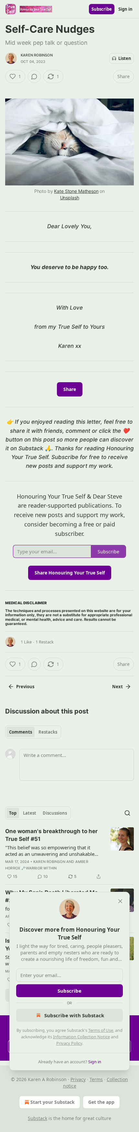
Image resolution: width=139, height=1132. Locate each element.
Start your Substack (52, 1102)
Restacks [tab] (47, 732)
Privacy (78, 1079)
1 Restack (45, 642)
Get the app (101, 1102)
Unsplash (69, 197)
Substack (37, 1118)
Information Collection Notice (81, 1037)
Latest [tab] (29, 813)
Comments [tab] (20, 732)
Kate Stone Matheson (76, 191)
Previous (25, 687)
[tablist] (33, 731)
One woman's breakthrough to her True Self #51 (51, 835)
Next (117, 687)
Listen (124, 58)
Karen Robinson (37, 55)
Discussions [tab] (55, 813)
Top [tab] (12, 813)
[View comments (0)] (34, 76)
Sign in (125, 9)
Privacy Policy (69, 1043)
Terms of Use (100, 1030)
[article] (69, 853)
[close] (120, 901)
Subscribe (101, 9)
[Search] (127, 813)
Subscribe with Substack (74, 1015)
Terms (96, 1079)
